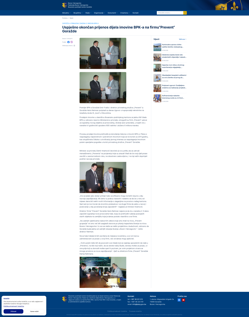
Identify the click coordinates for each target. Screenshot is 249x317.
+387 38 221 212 (136, 299)
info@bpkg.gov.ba (139, 304)
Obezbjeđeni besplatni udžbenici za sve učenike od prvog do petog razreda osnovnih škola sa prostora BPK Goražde (174, 76)
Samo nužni (34, 311)
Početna (65, 18)
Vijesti (71, 18)
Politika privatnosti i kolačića (117, 311)
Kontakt (136, 13)
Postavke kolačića (135, 311)
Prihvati (13, 311)
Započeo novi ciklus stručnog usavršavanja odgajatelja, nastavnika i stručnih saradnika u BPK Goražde (174, 66)
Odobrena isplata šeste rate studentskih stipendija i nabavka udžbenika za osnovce (174, 56)
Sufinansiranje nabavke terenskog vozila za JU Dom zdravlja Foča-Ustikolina (172, 97)
